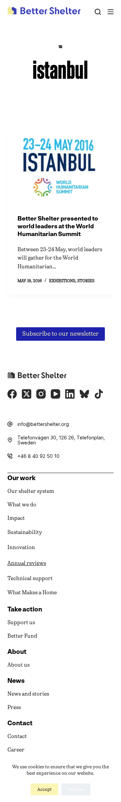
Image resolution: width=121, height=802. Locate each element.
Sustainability (24, 532)
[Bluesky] (84, 394)
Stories (85, 280)
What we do (21, 504)
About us (18, 665)
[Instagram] (41, 394)
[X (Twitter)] (26, 394)
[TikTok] (99, 394)
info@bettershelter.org (43, 424)
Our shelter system (30, 491)
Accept (44, 789)
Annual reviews (26, 563)
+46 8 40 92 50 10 (38, 456)
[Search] (98, 12)
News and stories (28, 694)
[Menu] (111, 12)
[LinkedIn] (70, 394)
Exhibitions (62, 280)
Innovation (21, 547)
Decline (76, 789)
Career (16, 749)
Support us (21, 622)
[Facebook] (12, 394)
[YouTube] (55, 394)
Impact (16, 518)
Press (14, 707)
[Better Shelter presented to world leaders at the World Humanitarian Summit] (60, 165)
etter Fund (24, 636)
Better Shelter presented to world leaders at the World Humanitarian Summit (57, 226)
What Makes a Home (32, 592)
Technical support (30, 578)
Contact (17, 736)
